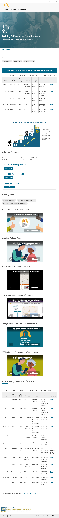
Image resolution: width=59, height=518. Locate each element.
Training (8, 49)
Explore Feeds (40, 516)
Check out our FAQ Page (30, 493)
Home (6, 9)
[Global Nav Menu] (2, 1)
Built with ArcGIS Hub (8, 516)
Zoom (51, 84)
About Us (13, 9)
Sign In (55, 1)
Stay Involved (22, 9)
